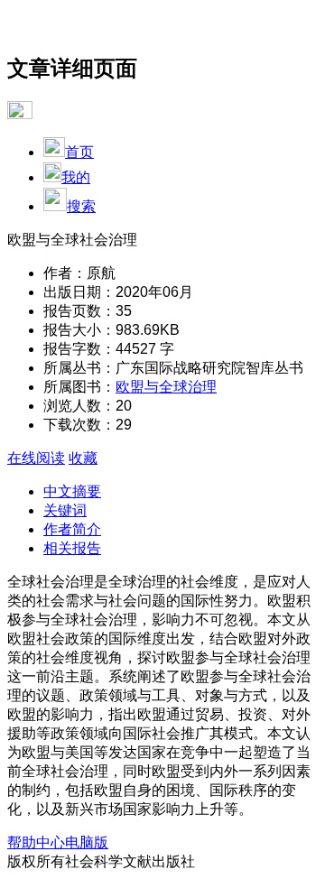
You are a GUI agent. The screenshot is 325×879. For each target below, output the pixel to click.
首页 (79, 152)
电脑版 (86, 842)
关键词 (65, 510)
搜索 (81, 206)
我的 (75, 177)
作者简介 (72, 529)
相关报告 (72, 548)
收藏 (83, 458)
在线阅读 (36, 458)
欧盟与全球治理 (166, 386)
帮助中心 (36, 842)
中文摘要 (72, 491)
